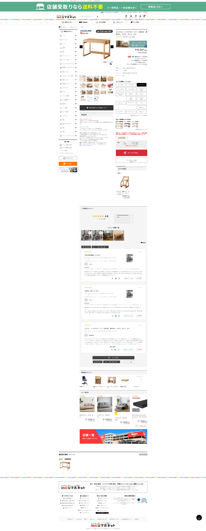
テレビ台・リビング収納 (67, 75)
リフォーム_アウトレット (68, 135)
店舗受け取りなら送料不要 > (131, 145)
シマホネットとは (123, 12)
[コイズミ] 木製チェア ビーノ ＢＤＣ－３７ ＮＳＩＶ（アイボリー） (123, 193)
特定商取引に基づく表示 (102, 519)
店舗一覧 (85, 519)
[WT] (127, 124)
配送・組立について (102, 505)
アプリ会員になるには (140, 62)
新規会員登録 (145, 12)
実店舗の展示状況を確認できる (68, 503)
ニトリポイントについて (140, 58)
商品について (103, 503)
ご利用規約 (136, 519)
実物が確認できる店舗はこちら (97, 107)
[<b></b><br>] (96, 46)
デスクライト (137, 386)
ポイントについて (85, 512)
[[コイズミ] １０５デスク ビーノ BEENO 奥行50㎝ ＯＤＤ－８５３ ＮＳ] (65, 464)
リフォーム (64, 115)
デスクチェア (65, 87)
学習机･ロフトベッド (67, 83)
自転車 (63, 103)
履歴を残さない (143, 454)
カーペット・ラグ (66, 55)
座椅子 (63, 47)
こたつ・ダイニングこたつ (68, 63)
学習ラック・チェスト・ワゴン (99, 387)
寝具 (63, 51)
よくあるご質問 (129, 12)
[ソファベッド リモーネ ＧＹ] (104, 404)
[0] (144, 16)
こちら (145, 64)
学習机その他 (123, 386)
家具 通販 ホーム (70, 519)
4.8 (106, 216)
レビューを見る (132, 36)
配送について (85, 507)
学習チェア (82, 386)
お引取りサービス (68, 507)
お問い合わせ (135, 12)
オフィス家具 (65, 111)
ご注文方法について (85, 500)
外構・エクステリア (66, 123)
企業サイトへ (92, 519)
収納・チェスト (65, 71)
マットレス (64, 39)
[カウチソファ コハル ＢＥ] (87, 404)
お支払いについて (103, 500)
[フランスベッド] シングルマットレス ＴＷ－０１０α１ (139, 416)
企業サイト (140, 12)
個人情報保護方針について (126, 519)
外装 (63, 127)
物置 (63, 119)
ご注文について (102, 498)
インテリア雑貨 (65, 95)
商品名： (100, 257)
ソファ (63, 43)
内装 (63, 131)
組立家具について (85, 505)
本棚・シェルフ (65, 79)
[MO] (134, 124)
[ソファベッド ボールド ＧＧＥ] (122, 404)
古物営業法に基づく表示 (114, 519)
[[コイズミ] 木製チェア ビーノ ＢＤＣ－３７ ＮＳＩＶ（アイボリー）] (124, 182)
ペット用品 (64, 107)
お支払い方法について (85, 503)
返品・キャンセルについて (85, 510)
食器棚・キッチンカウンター (68, 68)
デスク (63, 91)
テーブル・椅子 (65, 59)
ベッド (63, 35)
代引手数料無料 (68, 498)
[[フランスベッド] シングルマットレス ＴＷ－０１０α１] (139, 404)
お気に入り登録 (133, 160)
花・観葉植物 (65, 99)
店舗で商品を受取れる (68, 505)
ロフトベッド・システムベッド (112, 387)
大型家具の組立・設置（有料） (68, 500)
